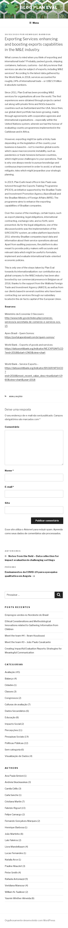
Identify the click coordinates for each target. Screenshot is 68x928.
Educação (10, 717)
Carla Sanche (12, 795)
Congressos (11, 698)
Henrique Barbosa (38, 34)
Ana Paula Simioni (14, 775)
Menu (36, 22)
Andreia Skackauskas (16, 782)
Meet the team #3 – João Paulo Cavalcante (28, 642)
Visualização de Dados (17, 756)
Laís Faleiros (11, 840)
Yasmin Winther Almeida (18, 898)
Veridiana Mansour (15, 885)
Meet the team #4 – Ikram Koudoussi (25, 635)
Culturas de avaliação (16, 704)
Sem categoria (13, 749)
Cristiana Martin (13, 801)
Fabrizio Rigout (13, 808)
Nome (9, 470)
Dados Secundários (15, 711)
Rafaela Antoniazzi (15, 879)
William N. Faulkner (15, 892)
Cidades (9, 685)
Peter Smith (11, 872)
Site (7, 503)
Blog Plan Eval (39, 7)
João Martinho (12, 834)
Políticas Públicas (14, 743)
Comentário (12, 426)
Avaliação (16, 396)
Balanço (9, 678)
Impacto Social (13, 724)
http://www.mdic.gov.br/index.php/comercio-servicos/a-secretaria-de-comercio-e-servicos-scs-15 (33, 322)
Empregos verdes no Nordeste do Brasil (26, 615)
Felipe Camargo (13, 814)
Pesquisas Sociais (14, 736)
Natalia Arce (11, 859)
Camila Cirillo (11, 788)
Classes (9, 691)
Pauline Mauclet (13, 866)
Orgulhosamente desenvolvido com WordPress (30, 920)
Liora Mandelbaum (15, 846)
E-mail (9, 486)
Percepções (11, 730)
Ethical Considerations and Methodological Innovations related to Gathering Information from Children (31, 625)
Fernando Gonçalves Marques (21, 821)
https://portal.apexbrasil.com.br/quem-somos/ (30, 337)
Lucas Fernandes (14, 853)
